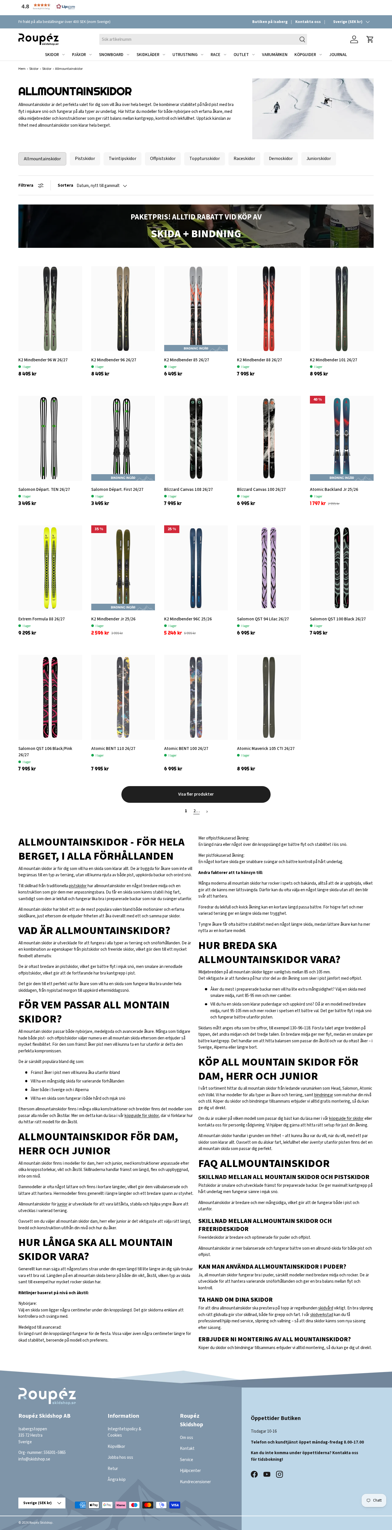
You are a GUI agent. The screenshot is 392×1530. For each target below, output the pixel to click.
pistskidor (78, 886)
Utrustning (184, 55)
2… (196, 811)
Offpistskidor (163, 158)
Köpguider (305, 55)
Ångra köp (117, 1480)
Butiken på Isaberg (270, 21)
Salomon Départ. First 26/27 (117, 490)
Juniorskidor (318, 158)
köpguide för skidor (142, 1116)
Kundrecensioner (195, 1482)
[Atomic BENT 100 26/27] (196, 697)
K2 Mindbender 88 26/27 (259, 360)
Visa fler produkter (196, 794)
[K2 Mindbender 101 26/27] (342, 308)
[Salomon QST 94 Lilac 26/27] (269, 567)
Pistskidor (85, 158)
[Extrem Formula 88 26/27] (50, 567)
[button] (47, 6)
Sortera (65, 185)
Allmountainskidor (42, 159)
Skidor (52, 55)
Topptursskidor (204, 158)
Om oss (186, 1438)
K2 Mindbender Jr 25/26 (113, 619)
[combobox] (203, 39)
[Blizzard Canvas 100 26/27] (269, 438)
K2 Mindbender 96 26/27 (113, 360)
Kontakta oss (308, 21)
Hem (22, 68)
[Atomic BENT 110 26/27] (123, 697)
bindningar (323, 1095)
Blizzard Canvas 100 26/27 (261, 490)
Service (186, 1460)
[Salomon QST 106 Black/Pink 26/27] (50, 697)
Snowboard (111, 55)
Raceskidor (244, 158)
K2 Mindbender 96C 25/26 (188, 619)
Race (215, 55)
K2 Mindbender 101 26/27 (333, 360)
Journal (338, 55)
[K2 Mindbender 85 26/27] (196, 308)
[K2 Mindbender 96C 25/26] (196, 567)
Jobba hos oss (120, 1458)
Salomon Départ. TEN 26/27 (44, 490)
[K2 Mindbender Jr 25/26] (123, 567)
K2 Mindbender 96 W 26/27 (43, 360)
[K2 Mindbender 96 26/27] (123, 308)
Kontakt (187, 1449)
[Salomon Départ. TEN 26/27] (50, 438)
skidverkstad (321, 1315)
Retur (113, 1469)
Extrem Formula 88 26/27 (41, 619)
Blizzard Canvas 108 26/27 (188, 490)
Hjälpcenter (190, 1471)
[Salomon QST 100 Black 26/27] (342, 567)
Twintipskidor (122, 158)
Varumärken (275, 55)
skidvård (325, 1308)
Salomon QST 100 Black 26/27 (338, 619)
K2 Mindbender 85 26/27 (186, 360)
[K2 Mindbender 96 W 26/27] (50, 308)
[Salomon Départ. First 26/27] (123, 438)
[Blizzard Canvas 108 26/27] (196, 438)
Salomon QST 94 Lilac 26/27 (263, 619)
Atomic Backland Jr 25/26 (334, 490)
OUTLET (241, 55)
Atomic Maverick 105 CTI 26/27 (266, 749)
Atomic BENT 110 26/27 (113, 749)
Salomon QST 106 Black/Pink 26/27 (45, 752)
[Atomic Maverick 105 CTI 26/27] (269, 697)
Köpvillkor (116, 1447)
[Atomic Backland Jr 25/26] (342, 438)
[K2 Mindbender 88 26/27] (269, 308)
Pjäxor (79, 55)
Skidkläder (148, 55)
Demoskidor (281, 158)
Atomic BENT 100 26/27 (186, 749)
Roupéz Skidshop (41, 1522)
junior (62, 1204)
